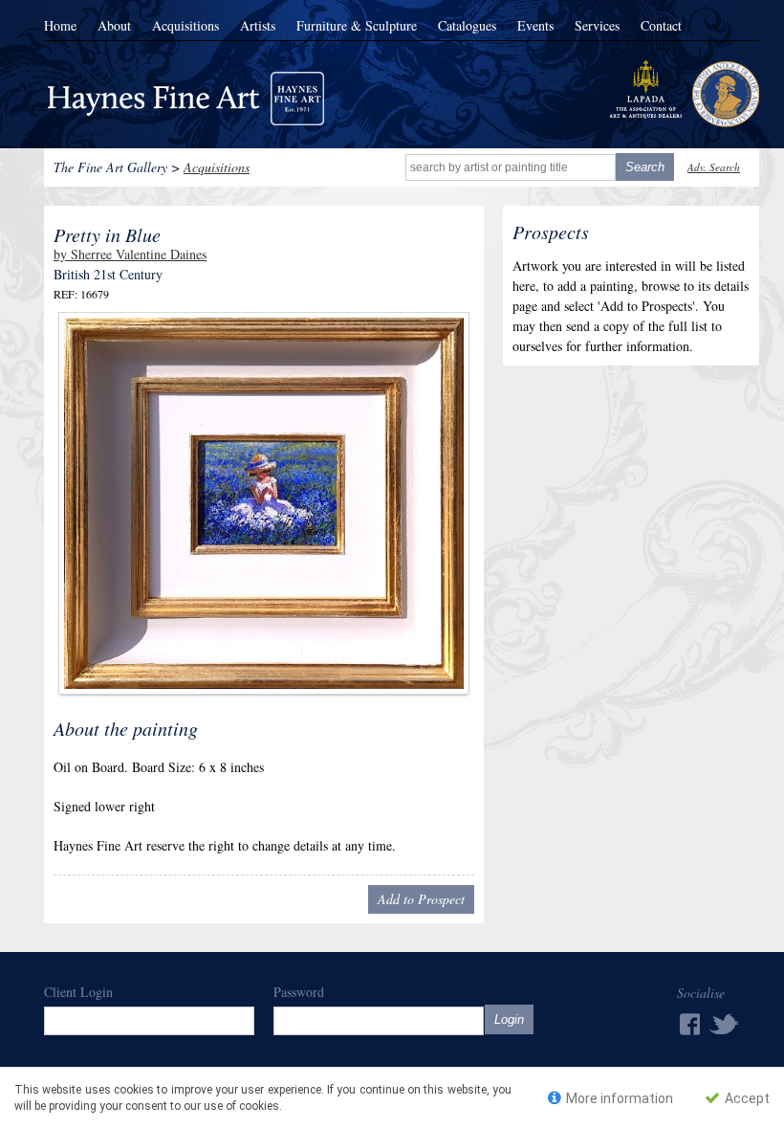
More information (618, 1098)
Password (298, 992)
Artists (257, 26)
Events (535, 26)
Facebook (688, 1024)
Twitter (724, 1023)
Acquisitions (185, 26)
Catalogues (467, 26)
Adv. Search (713, 167)
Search (644, 167)
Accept (746, 1098)
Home (60, 26)
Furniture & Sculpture (356, 26)
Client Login (78, 992)
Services (597, 26)
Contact (661, 26)
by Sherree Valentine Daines (130, 254)
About (114, 26)
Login (509, 1019)
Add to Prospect (421, 899)
